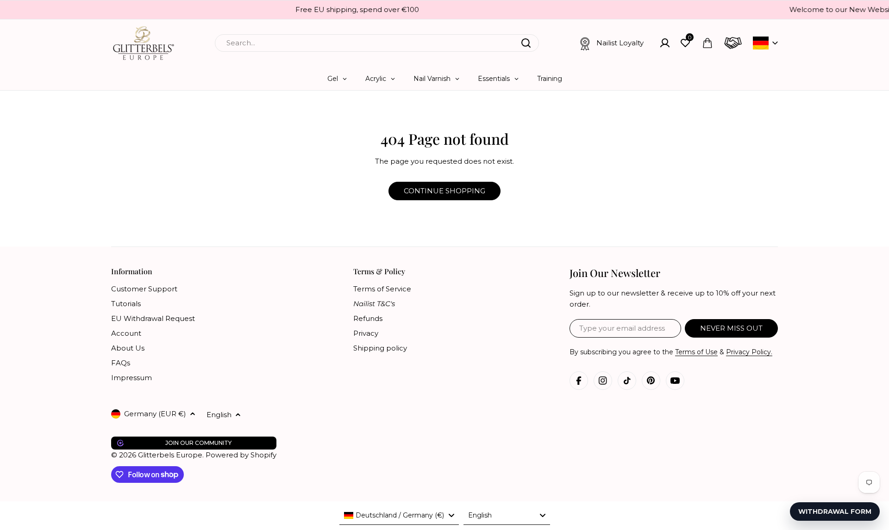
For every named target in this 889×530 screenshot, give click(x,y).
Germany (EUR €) (155, 413)
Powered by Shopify (241, 454)
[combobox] (377, 43)
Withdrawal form (834, 511)
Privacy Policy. (749, 352)
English (219, 414)
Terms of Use (696, 352)
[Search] (526, 43)
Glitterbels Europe (170, 454)
